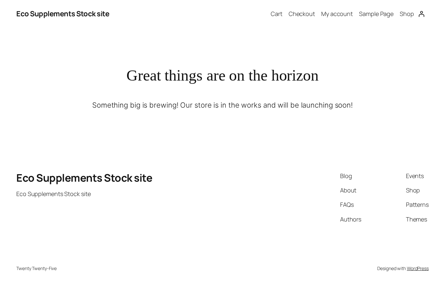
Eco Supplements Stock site (62, 14)
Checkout (302, 14)
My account (337, 14)
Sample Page (376, 14)
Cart (276, 14)
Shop (407, 14)
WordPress (418, 268)
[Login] (421, 14)
